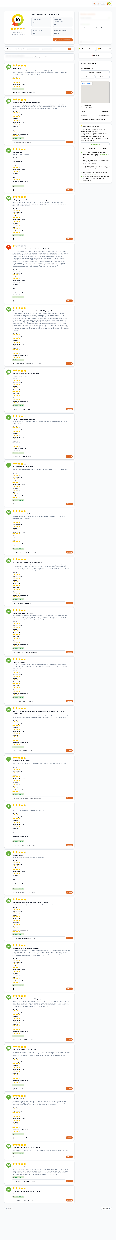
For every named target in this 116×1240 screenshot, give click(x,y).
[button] (95, 180)
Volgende (105, 1208)
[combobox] (33, 49)
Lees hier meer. (91, 174)
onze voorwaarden (99, 150)
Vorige (10, 1208)
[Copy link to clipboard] (94, 4)
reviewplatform (102, 154)
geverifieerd (88, 169)
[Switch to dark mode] (98, 4)
